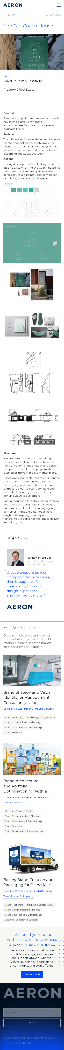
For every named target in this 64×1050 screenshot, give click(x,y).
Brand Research (13, 732)
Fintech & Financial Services (38, 709)
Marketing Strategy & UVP (41, 717)
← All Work (11, 15)
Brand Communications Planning (22, 722)
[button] (59, 5)
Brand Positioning (14, 717)
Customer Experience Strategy (21, 919)
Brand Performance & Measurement (24, 831)
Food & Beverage (13, 802)
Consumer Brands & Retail (17, 797)
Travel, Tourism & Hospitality (18, 896)
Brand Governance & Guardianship (23, 727)
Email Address (14, 1012)
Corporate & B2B (12, 709)
